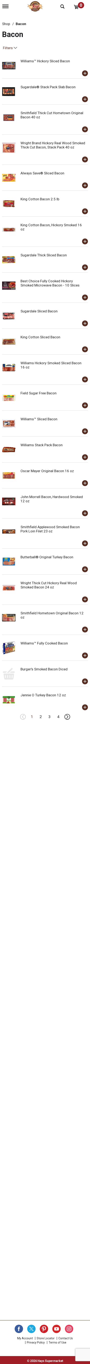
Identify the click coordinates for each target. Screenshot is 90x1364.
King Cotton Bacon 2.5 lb (40, 199)
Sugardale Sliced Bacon (39, 311)
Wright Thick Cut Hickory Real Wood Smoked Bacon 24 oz (49, 585)
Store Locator (46, 1338)
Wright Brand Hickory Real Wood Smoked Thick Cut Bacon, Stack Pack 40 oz (53, 145)
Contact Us (65, 1338)
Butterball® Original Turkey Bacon (47, 557)
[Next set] (67, 716)
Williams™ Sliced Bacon (39, 419)
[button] (85, 73)
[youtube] (56, 1329)
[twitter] (31, 1329)
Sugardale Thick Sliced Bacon (44, 255)
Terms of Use (57, 1342)
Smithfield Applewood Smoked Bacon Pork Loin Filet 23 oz (50, 529)
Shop (6, 24)
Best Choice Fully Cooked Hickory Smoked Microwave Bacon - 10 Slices (50, 283)
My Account (25, 1338)
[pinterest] (44, 1329)
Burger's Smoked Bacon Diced (44, 669)
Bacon (21, 24)
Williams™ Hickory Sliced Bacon (45, 61)
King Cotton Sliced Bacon (40, 337)
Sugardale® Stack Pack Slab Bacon (48, 87)
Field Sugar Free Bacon (39, 393)
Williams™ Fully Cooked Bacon (44, 643)
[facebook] (19, 1329)
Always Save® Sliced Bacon (42, 173)
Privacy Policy (36, 1342)
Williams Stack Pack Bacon (42, 445)
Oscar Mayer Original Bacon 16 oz (47, 471)
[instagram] (69, 1329)
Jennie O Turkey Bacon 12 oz (43, 695)
